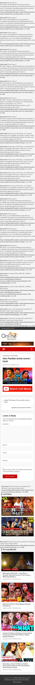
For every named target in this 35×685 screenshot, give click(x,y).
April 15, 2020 (6, 364)
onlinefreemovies (14, 364)
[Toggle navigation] (3, 349)
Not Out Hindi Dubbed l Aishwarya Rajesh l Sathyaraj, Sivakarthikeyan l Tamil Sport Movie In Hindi (17, 510)
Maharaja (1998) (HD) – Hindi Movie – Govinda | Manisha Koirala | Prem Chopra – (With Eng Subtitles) (17, 575)
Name (5, 445)
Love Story (14, 600)
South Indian (14, 355)
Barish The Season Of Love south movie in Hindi (17, 401)
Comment (6, 424)
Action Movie (6, 355)
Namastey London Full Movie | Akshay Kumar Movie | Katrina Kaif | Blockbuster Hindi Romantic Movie (16, 665)
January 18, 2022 (7, 513)
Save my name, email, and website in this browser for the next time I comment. (17, 470)
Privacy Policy (17, 682)
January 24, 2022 (7, 579)
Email (5, 453)
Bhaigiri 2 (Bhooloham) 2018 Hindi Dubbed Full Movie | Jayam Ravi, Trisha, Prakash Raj (17, 531)
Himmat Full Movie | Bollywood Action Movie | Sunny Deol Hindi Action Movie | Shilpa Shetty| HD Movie (17, 634)
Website (5, 460)
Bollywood (15, 569)
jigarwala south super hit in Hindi (21, 407)
